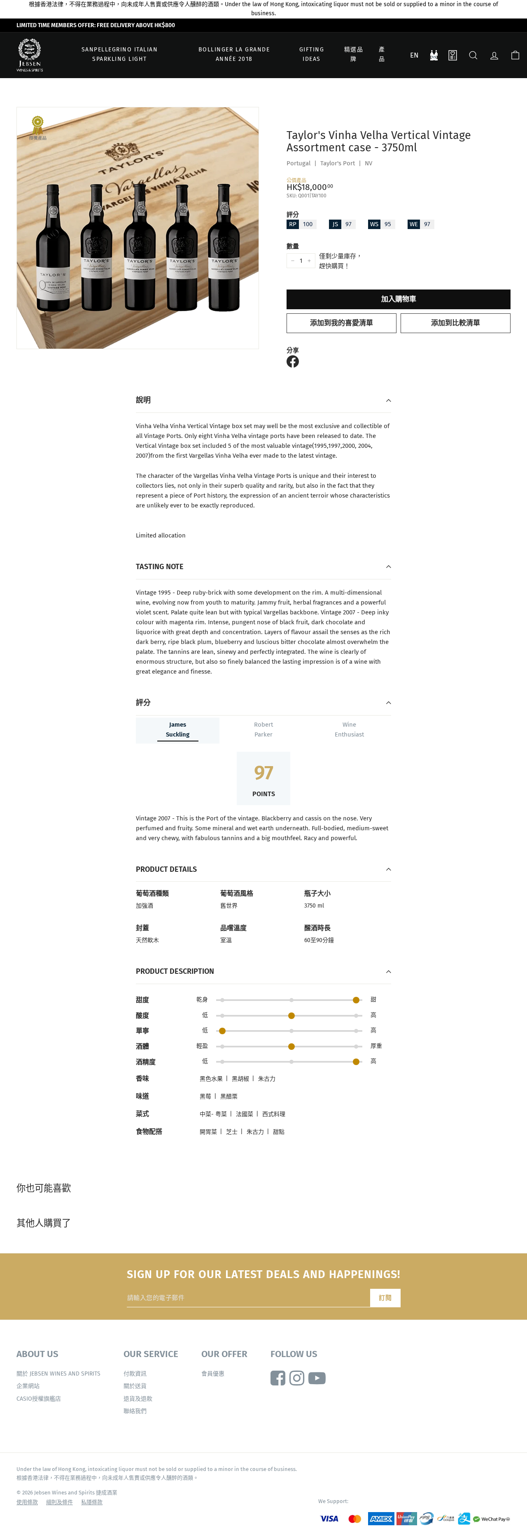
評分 (293, 214)
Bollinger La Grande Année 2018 (234, 54)
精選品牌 (354, 54)
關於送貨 (135, 1386)
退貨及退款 (138, 1398)
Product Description (175, 971)
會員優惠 (212, 1373)
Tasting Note (160, 566)
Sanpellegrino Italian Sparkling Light (120, 54)
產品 (382, 54)
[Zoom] (138, 228)
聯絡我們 (135, 1411)
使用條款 (27, 1502)
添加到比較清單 (455, 323)
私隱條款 (92, 1502)
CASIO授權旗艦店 (38, 1398)
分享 (293, 350)
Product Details (166, 869)
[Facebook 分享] (293, 361)
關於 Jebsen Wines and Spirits (58, 1373)
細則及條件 (59, 1502)
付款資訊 (135, 1373)
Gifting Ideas (311, 54)
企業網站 (28, 1386)
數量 (293, 246)
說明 (143, 400)
